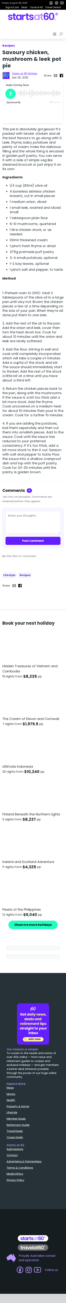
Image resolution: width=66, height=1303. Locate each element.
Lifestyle (9, 575)
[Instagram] (56, 3)
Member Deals (16, 1119)
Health (11, 1100)
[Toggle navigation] (55, 34)
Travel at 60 (36, 7)
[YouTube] (62, 3)
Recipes (25, 575)
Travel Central (53, 7)
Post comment (33, 541)
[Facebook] (51, 3)
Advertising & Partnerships (24, 1161)
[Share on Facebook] (61, 75)
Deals (24, 7)
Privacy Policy (15, 1180)
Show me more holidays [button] (33, 925)
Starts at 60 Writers (24, 73)
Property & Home (18, 1106)
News (10, 1088)
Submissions (15, 1149)
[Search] (62, 34)
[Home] (33, 16)
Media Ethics (15, 1174)
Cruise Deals (15, 1137)
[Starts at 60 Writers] (6, 75)
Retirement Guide (18, 1125)
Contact (12, 1155)
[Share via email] (55, 75)
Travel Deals (15, 1131)
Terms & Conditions (20, 1168)
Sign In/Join (12, 7)
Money (11, 1094)
